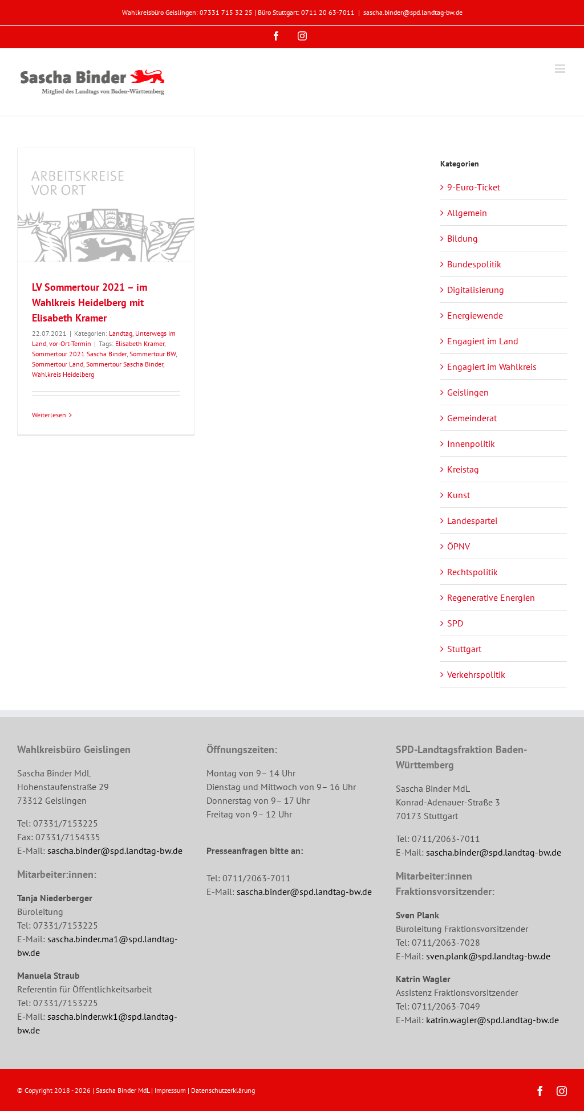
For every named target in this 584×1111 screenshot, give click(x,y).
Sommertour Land (57, 364)
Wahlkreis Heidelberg (63, 374)
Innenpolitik (471, 443)
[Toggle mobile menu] (561, 69)
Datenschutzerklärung (223, 1090)
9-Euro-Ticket (473, 187)
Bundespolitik (474, 264)
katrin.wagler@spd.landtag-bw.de (492, 1019)
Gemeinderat (472, 418)
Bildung (462, 238)
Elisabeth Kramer (139, 343)
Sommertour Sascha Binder (124, 364)
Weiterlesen (49, 414)
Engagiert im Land (482, 341)
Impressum (170, 1090)
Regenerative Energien (491, 597)
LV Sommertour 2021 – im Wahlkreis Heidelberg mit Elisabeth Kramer (89, 302)
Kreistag (463, 469)
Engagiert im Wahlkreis (492, 366)
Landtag (120, 333)
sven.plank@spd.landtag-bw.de (488, 956)
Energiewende (475, 315)
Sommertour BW (152, 353)
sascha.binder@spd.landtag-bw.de (413, 12)
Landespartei (472, 520)
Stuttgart (464, 648)
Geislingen (468, 392)
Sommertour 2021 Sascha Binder (79, 353)
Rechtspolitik (472, 571)
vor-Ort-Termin (70, 343)
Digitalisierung (475, 289)
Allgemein (467, 212)
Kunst (458, 494)
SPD (455, 623)
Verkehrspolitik (476, 674)
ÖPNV (458, 546)
